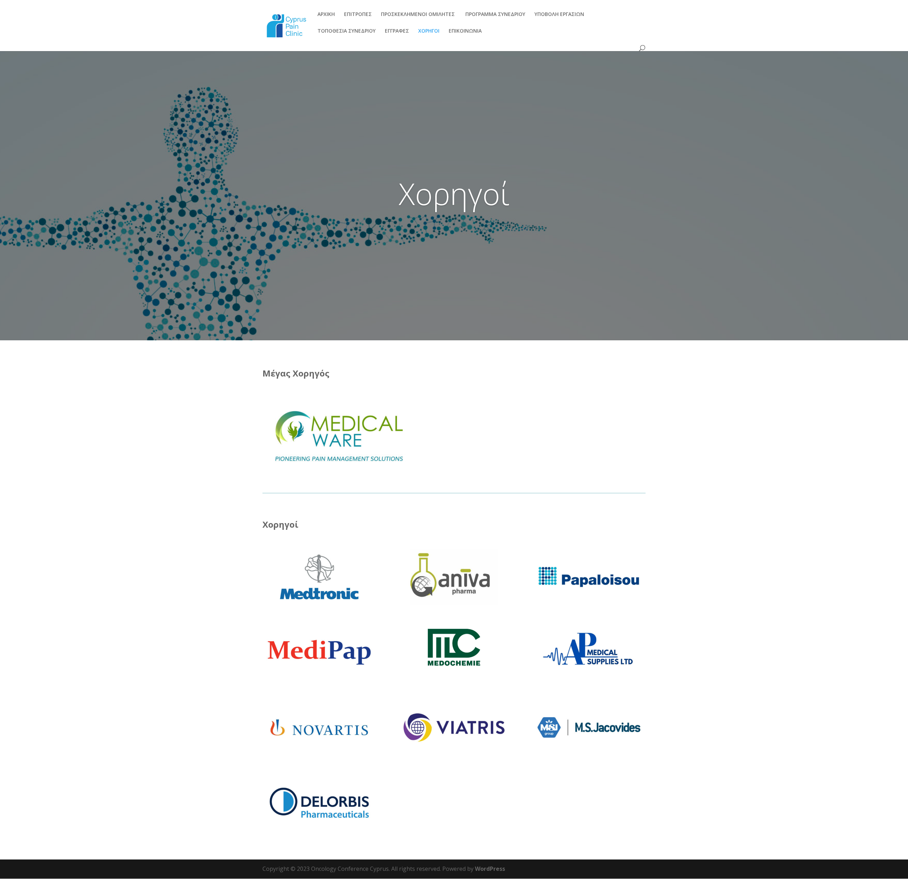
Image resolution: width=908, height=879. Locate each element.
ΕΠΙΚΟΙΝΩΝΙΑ (465, 31)
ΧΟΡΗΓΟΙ (428, 31)
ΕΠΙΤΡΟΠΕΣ (358, 14)
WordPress (490, 869)
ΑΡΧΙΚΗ (326, 14)
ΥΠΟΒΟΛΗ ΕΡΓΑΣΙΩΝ (559, 14)
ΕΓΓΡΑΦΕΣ (397, 31)
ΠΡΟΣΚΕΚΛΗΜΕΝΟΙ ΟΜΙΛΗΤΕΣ (418, 14)
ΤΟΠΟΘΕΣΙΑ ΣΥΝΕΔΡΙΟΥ (346, 31)
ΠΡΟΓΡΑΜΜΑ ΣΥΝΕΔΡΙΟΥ (494, 14)
